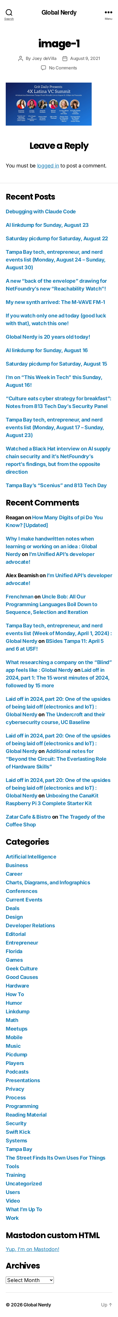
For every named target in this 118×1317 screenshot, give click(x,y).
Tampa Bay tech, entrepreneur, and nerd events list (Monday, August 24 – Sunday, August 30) (55, 259)
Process (16, 1097)
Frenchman (20, 597)
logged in (48, 166)
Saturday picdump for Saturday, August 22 (57, 238)
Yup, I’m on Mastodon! (32, 1249)
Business (17, 865)
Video (13, 1201)
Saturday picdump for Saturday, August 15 (56, 364)
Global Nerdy (59, 12)
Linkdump (18, 1011)
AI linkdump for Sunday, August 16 (47, 350)
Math (12, 1020)
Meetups (16, 1029)
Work (12, 1218)
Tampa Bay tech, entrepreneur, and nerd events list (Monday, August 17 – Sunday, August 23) (55, 427)
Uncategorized (24, 1184)
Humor (14, 1003)
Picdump (16, 1054)
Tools (12, 1166)
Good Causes (22, 977)
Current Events (24, 900)
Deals (12, 908)
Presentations (23, 1080)
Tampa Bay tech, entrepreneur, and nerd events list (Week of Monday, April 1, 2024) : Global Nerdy (59, 633)
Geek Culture (22, 968)
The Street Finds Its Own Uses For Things (55, 1158)
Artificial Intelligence (31, 857)
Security (16, 1123)
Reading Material (26, 1115)
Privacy (15, 1089)
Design (14, 917)
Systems (16, 1141)
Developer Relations (30, 925)
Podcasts (17, 1072)
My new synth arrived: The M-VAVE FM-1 (55, 302)
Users (13, 1192)
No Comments (63, 68)
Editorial (16, 934)
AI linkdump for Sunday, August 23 (47, 225)
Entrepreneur (22, 943)
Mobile (14, 1037)
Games (14, 960)
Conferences (22, 891)
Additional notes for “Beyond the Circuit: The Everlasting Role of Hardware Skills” (56, 759)
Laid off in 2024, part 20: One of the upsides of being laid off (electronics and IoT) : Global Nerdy (58, 706)
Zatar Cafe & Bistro (28, 817)
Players (15, 1063)
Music (13, 1046)
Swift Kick (18, 1132)
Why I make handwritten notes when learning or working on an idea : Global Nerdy (51, 546)
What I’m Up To (24, 1209)
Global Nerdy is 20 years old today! (48, 337)
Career (14, 874)
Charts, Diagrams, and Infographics (48, 882)
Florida (14, 951)
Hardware (17, 986)
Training (15, 1175)
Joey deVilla (44, 58)
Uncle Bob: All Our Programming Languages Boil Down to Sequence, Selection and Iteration (51, 604)
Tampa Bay (19, 1149)
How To (15, 994)
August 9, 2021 (85, 58)
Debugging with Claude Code (41, 211)
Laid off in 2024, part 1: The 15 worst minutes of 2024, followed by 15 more (57, 677)
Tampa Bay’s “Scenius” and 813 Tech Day (56, 485)
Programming (22, 1106)
